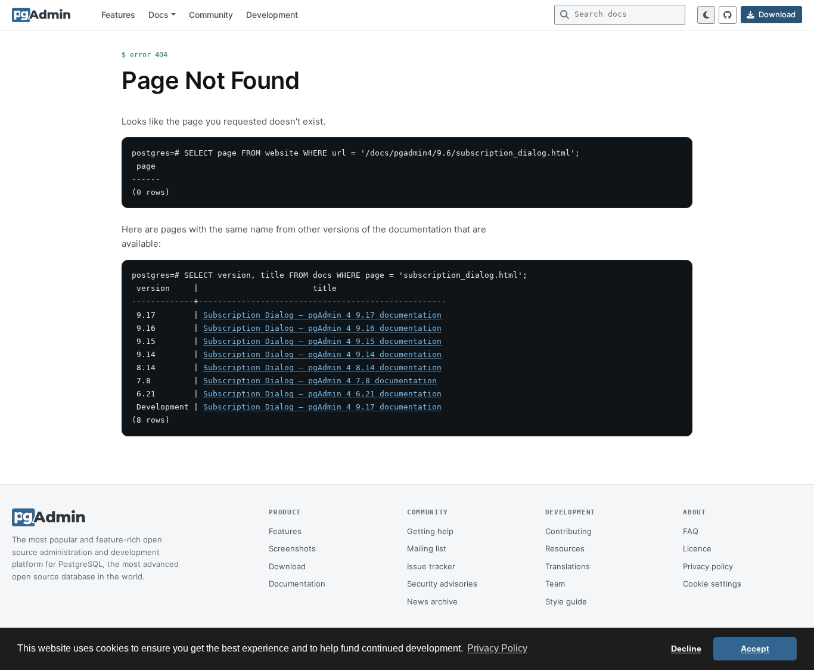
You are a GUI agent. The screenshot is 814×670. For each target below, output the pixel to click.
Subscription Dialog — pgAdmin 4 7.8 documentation (320, 380)
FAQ (690, 531)
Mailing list (426, 548)
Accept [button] (755, 648)
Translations (567, 566)
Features (118, 15)
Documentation (297, 583)
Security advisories (442, 583)
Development (272, 15)
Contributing (568, 531)
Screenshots (292, 548)
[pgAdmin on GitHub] (728, 15)
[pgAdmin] (41, 15)
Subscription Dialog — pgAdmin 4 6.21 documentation (322, 393)
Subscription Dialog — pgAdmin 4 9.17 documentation (322, 315)
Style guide (566, 601)
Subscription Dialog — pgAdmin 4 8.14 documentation (322, 367)
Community (211, 15)
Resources (565, 548)
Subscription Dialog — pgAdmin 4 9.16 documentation (322, 328)
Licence (697, 548)
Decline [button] (686, 648)
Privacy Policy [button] (497, 648)
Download (287, 566)
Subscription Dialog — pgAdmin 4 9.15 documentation (322, 341)
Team (555, 583)
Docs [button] (158, 15)
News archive (432, 601)
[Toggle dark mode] (706, 15)
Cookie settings (712, 583)
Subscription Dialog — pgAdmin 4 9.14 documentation (322, 354)
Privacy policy (708, 566)
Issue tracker (431, 566)
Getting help (430, 531)
